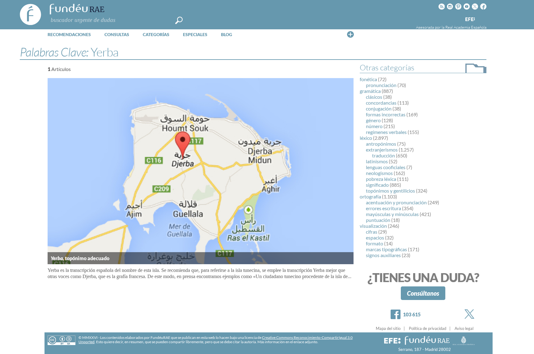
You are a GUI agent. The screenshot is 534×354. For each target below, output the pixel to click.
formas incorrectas (385, 114)
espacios (375, 237)
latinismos (377, 161)
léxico (366, 138)
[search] (179, 20)
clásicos (374, 97)
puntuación (378, 220)
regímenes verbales (386, 132)
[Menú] (350, 34)
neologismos (379, 173)
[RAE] (482, 18)
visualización (373, 226)
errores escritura (383, 208)
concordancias (381, 103)
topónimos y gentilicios (390, 191)
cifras (371, 232)
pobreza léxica (381, 179)
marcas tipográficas (386, 249)
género (373, 120)
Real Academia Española (465, 27)
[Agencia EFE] (469, 19)
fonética (368, 79)
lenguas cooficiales (385, 167)
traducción (383, 155)
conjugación (379, 108)
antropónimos (381, 144)
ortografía (370, 196)
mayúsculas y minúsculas (392, 214)
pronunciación (381, 85)
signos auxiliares (383, 255)
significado (377, 185)
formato (374, 243)
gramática (370, 91)
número (374, 126)
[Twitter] (470, 314)
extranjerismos (382, 149)
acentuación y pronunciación (396, 202)
